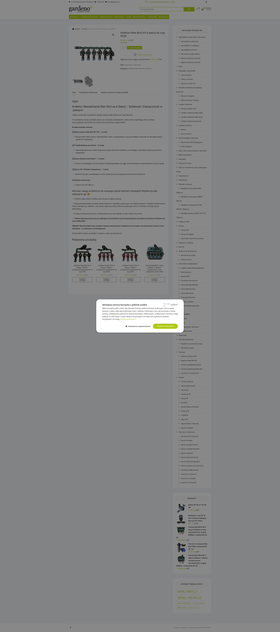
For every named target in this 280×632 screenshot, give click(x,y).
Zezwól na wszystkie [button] (165, 326)
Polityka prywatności (128, 319)
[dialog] (140, 316)
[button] (139, 326)
